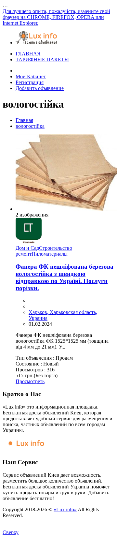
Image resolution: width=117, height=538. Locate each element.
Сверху (11, 532)
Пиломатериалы (50, 254)
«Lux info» (65, 509)
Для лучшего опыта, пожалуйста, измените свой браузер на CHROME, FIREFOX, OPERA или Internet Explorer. (56, 17)
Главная (24, 120)
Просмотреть (30, 381)
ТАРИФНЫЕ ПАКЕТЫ (42, 59)
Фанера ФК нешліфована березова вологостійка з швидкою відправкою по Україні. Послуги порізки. (64, 277)
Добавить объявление (40, 88)
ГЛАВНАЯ (28, 53)
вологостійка (30, 126)
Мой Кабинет (31, 76)
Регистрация (30, 82)
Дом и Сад (27, 248)
